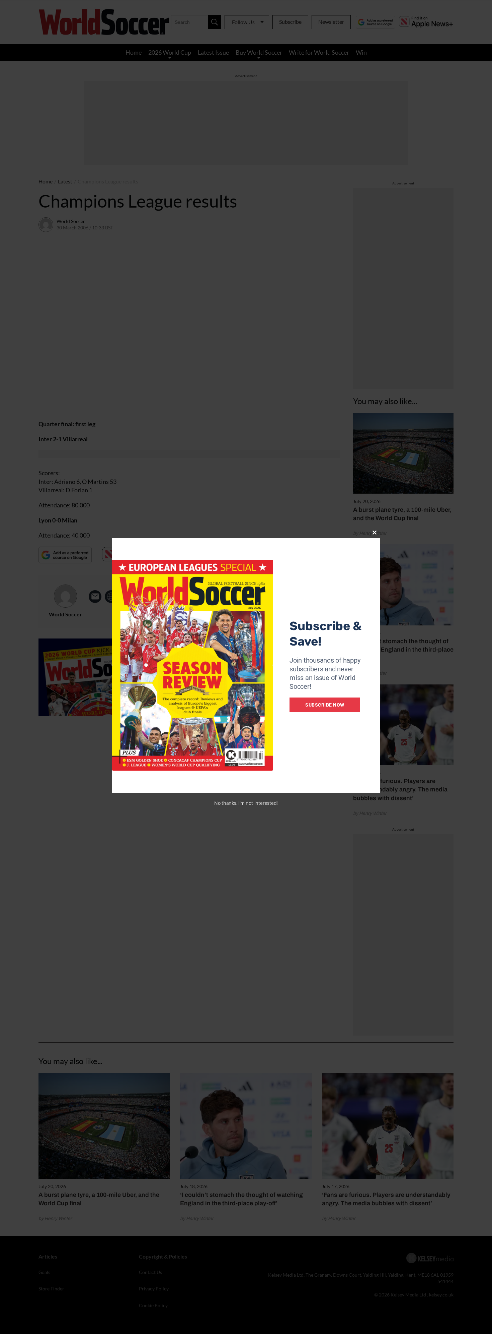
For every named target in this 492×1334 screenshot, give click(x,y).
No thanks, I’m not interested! (246, 803)
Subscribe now (324, 705)
